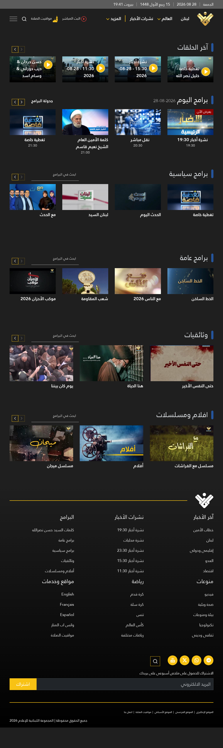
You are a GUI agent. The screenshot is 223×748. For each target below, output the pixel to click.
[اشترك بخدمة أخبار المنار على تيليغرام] (208, 661)
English (67, 594)
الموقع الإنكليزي (204, 712)
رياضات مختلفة (132, 635)
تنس (140, 614)
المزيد (116, 18)
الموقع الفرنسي (184, 712)
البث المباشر (71, 18)
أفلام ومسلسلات (59, 570)
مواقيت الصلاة (41, 18)
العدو (209, 560)
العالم (167, 18)
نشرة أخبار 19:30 (130, 529)
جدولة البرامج (42, 100)
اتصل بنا (128, 712)
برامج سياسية (63, 550)
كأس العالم (135, 624)
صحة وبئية (205, 604)
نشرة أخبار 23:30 (130, 550)
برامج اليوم (192, 99)
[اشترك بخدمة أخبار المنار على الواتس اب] (196, 661)
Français (67, 604)
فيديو (208, 594)
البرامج (67, 517)
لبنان (185, 18)
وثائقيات (67, 560)
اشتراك (23, 684)
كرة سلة (137, 604)
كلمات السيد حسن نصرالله (53, 529)
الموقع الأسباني (163, 712)
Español (67, 614)
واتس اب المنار (62, 624)
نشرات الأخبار (141, 18)
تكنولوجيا (206, 624)
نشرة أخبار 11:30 (130, 570)
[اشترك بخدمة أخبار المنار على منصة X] (184, 661)
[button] (15, 49)
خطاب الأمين (203, 529)
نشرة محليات (133, 540)
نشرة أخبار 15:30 (130, 560)
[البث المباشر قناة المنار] (173, 661)
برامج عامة (66, 540)
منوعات (205, 581)
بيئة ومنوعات (203, 614)
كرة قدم (137, 594)
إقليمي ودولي (201, 550)
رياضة (138, 581)
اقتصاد (208, 570)
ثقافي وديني (202, 635)
